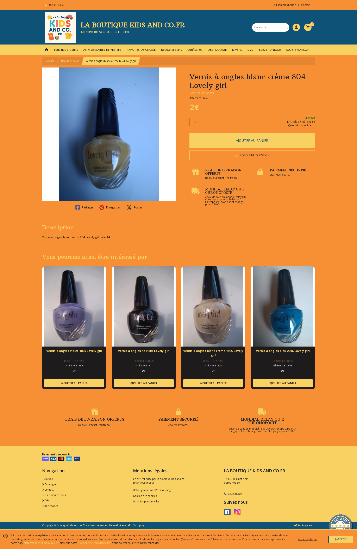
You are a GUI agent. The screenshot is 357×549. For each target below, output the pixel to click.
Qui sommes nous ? (55, 495)
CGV (46, 500)
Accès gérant (305, 525)
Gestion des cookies (145, 496)
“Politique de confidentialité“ (94, 543)
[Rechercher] (286, 27)
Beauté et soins (70, 61)
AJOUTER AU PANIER (252, 140)
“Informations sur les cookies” (41, 543)
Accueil (50, 61)
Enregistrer (112, 207)
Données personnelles (146, 501)
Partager (87, 207)
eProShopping (136, 525)
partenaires (51, 506)
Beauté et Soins (201, 93)
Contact (305, 5)
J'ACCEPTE (341, 539)
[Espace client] (296, 27)
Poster (137, 207)
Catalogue (50, 484)
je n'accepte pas (307, 539)
